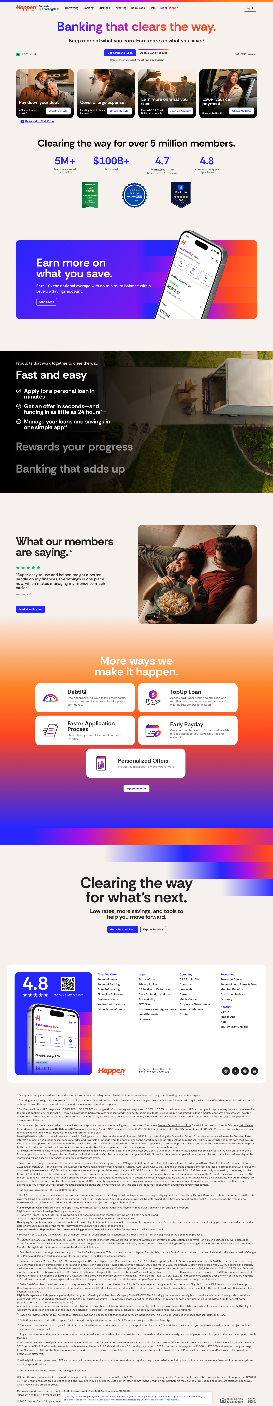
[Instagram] (245, 1071)
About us (185, 984)
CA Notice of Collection (154, 989)
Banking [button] (88, 8)
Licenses (144, 1019)
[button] (45, 93)
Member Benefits (232, 989)
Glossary (226, 999)
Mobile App (228, 1017)
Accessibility (147, 999)
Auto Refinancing (108, 989)
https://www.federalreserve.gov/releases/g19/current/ (110, 1268)
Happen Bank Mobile (147, 1252)
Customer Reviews (233, 994)
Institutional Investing (111, 1004)
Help (224, 1022)
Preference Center (168, 1399)
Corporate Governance (195, 1004)
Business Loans (107, 999)
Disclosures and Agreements (157, 1009)
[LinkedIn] (254, 1071)
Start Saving (46, 302)
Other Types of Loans (111, 1009)
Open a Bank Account (153, 52)
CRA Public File (189, 979)
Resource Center (232, 979)
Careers (185, 994)
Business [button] (104, 8)
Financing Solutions (110, 994)
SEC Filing (145, 1004)
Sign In (250, 8)
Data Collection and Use (154, 994)
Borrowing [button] (72, 8)
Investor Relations (191, 1009)
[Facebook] (226, 1071)
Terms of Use (147, 979)
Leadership (187, 989)
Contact (185, 1014)
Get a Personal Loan (120, 52)
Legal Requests (149, 1014)
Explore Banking (153, 929)
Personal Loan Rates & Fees (239, 984)
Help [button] (153, 8)
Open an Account (180, 111)
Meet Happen (169, 8)
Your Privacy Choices (234, 1027)
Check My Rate (58, 111)
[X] (236, 1071)
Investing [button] (121, 8)
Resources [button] (138, 8)
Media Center (188, 999)
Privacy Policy (148, 984)
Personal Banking (108, 984)
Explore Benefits (136, 788)
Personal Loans (107, 979)
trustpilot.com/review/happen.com (133, 1315)
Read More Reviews (30, 609)
